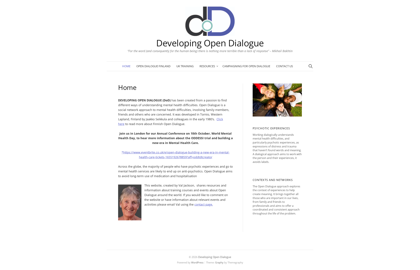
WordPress (197, 262)
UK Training (185, 66)
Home (126, 66)
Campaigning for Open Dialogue (246, 66)
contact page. (203, 204)
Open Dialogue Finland (153, 66)
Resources (207, 66)
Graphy (219, 262)
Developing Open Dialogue (210, 43)
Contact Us (284, 66)
